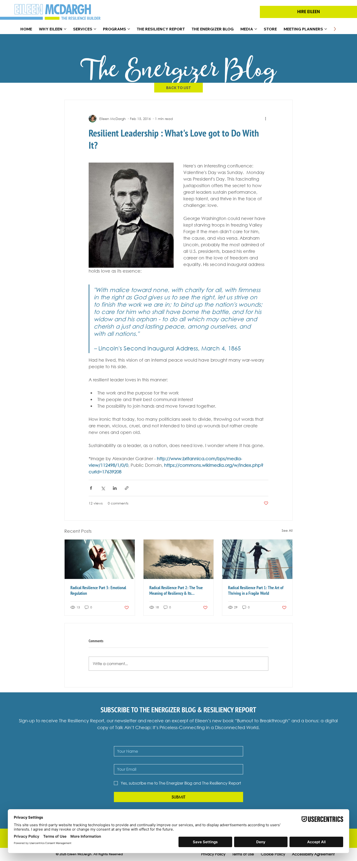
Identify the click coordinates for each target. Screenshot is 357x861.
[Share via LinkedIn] (114, 488)
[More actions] (265, 118)
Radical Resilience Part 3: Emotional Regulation (98, 590)
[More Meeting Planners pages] (325, 29)
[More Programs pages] (129, 29)
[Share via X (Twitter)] (103, 488)
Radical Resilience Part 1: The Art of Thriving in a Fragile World (255, 590)
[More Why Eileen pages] (65, 29)
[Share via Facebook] (91, 488)
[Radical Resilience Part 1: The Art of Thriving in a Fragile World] (257, 559)
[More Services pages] (95, 29)
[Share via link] (126, 488)
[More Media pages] (256, 29)
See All (287, 530)
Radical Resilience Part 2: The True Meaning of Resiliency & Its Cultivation (176, 590)
